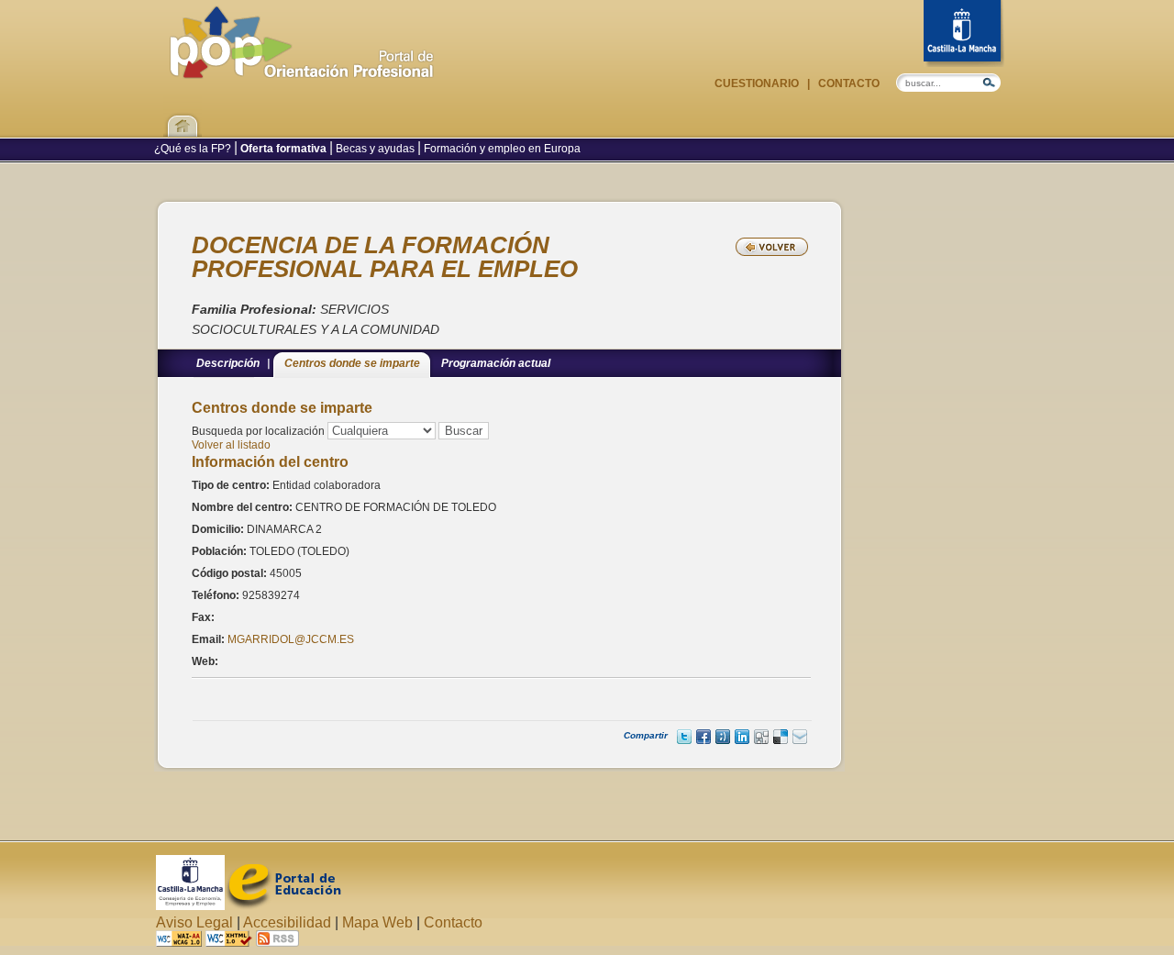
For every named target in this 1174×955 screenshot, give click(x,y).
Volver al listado (231, 445)
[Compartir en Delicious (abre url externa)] (780, 736)
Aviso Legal (194, 922)
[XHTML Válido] (228, 941)
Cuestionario (758, 83)
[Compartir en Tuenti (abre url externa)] (722, 736)
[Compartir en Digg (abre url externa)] (761, 736)
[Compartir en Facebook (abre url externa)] (703, 736)
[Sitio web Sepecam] (190, 905)
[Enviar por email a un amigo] (799, 736)
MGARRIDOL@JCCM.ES (290, 639)
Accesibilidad (287, 922)
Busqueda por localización (258, 431)
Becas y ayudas (375, 148)
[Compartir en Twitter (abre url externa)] (684, 736)
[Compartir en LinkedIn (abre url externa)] (742, 736)
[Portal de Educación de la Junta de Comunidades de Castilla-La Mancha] (283, 905)
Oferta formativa (283, 148)
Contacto (847, 83)
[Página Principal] (302, 69)
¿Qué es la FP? (194, 148)
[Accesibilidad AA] (179, 941)
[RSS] (277, 941)
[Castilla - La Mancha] (964, 33)
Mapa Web (377, 922)
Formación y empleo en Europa (501, 148)
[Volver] (772, 247)
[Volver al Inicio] (182, 115)
